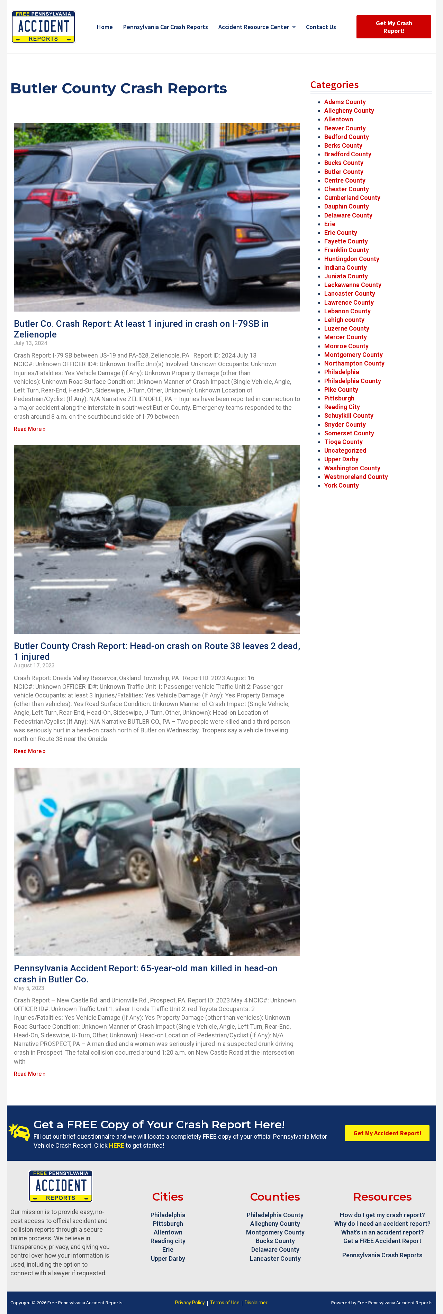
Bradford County (347, 154)
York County (341, 485)
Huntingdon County (351, 258)
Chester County (346, 189)
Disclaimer (256, 1302)
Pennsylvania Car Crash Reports (165, 27)
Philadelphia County (352, 381)
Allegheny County (349, 110)
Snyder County (345, 424)
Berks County (343, 145)
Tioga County (343, 441)
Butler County (343, 171)
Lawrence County (349, 302)
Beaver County (345, 128)
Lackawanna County (352, 284)
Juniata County (346, 276)
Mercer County (345, 337)
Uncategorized (345, 450)
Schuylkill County (348, 415)
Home (105, 27)
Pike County (341, 389)
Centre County (344, 180)
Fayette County (346, 241)
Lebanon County (347, 311)
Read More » (30, 429)
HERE (116, 1145)
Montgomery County (353, 354)
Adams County (345, 101)
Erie (329, 224)
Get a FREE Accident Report (382, 1240)
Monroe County (346, 346)
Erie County (340, 232)
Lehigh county (344, 319)
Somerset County (349, 433)
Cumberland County (352, 197)
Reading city (168, 1240)
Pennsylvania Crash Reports (382, 1255)
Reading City (342, 406)
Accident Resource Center (253, 27)
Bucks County (343, 162)
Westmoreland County (356, 476)
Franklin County (346, 249)
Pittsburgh (339, 398)
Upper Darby (341, 459)
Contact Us (321, 27)
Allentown (338, 119)
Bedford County (346, 136)
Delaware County (348, 215)
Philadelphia (341, 372)
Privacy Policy (190, 1302)
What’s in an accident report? (382, 1232)
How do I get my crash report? (382, 1215)
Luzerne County (346, 328)
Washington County (352, 468)
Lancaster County (349, 293)
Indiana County (345, 267)
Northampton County (354, 363)
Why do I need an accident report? (382, 1223)
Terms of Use (224, 1302)
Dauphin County (346, 206)
